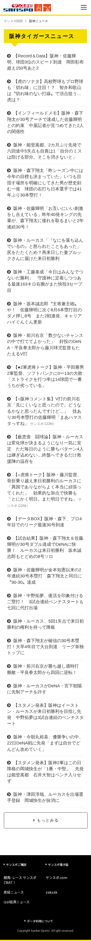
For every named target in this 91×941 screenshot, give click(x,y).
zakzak (51, 892)
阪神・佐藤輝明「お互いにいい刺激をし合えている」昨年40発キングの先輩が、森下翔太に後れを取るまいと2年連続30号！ (45, 217)
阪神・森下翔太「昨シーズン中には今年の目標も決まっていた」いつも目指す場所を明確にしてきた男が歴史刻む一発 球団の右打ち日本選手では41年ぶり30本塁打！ (45, 182)
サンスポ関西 (13, 21)
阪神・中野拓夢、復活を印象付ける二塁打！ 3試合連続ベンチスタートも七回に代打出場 (45, 601)
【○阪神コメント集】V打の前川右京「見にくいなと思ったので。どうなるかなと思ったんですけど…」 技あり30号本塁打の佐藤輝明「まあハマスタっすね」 (44, 411)
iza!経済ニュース (17, 901)
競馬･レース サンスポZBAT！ (20, 880)
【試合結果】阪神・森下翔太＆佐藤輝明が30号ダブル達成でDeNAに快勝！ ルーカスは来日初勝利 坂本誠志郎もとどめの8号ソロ (45, 547)
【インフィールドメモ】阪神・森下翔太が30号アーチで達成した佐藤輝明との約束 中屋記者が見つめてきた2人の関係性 (45, 122)
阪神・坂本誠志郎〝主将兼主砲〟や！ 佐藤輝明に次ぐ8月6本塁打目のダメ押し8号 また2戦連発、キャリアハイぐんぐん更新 (44, 313)
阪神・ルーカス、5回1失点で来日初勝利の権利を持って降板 (45, 624)
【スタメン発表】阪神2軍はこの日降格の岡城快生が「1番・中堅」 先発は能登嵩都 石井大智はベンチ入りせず (45, 772)
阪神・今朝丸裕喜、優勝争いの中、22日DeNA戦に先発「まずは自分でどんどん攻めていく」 (45, 743)
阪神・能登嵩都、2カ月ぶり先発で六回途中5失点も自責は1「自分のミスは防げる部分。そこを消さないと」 (44, 151)
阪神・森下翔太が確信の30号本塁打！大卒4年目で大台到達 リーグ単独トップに (45, 646)
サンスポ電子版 (58, 864)
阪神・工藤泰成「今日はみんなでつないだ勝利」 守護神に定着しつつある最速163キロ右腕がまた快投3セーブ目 (45, 281)
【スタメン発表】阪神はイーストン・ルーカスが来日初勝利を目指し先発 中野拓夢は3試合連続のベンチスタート (45, 714)
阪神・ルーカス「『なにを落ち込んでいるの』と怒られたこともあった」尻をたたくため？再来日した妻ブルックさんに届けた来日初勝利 (45, 249)
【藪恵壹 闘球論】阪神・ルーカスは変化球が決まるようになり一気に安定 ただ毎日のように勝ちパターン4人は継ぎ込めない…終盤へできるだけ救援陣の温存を (45, 449)
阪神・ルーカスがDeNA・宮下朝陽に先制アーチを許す (44, 688)
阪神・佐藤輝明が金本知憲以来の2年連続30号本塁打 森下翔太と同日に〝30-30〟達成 (44, 575)
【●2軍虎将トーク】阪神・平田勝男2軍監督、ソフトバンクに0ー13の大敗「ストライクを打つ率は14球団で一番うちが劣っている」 (45, 376)
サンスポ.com (56, 877)
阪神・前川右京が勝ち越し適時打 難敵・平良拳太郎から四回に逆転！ (45, 669)
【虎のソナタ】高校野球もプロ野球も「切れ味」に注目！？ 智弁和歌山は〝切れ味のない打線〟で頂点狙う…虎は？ (45, 90)
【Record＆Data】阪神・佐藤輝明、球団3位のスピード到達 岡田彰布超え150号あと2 (45, 62)
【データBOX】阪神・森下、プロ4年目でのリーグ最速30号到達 (44, 521)
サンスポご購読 (16, 864)
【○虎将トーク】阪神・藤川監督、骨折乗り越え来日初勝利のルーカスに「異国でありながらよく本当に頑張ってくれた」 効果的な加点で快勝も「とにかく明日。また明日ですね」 (44, 490)
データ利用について (40, 921)
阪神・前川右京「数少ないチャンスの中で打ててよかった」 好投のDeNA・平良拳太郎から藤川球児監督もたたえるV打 (45, 344)
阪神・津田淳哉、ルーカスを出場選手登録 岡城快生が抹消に (45, 797)
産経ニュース (14, 892)
